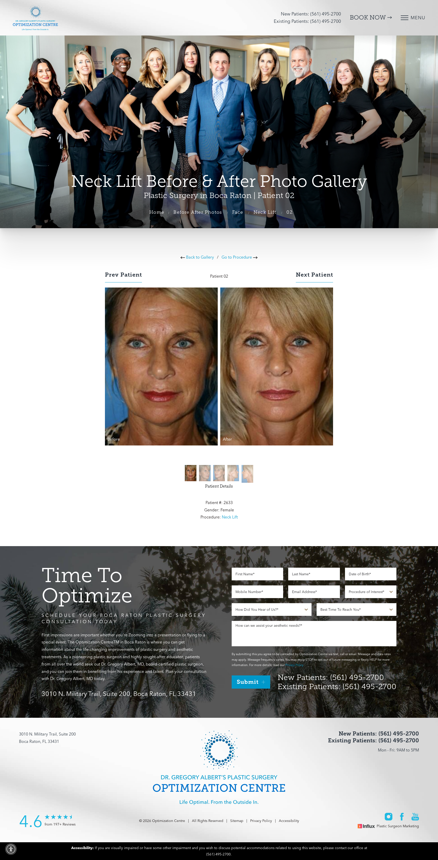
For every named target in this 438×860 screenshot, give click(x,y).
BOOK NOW (368, 17)
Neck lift (264, 212)
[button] (11, 849)
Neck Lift (230, 517)
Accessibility (289, 821)
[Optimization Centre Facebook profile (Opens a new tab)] (402, 817)
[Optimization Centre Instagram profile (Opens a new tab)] (388, 817)
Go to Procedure (237, 257)
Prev (123, 275)
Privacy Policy (294, 665)
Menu (418, 18)
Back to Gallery (199, 257)
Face (237, 212)
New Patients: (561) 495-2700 (311, 14)
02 (289, 212)
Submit (248, 682)
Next (314, 275)
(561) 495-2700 (218, 854)
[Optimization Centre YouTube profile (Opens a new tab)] (415, 817)
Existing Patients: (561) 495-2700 (307, 21)
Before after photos (197, 212)
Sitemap (236, 821)
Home (156, 212)
